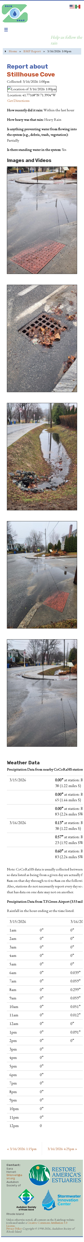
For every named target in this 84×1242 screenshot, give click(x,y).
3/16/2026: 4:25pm (62, 1148)
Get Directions (18, 100)
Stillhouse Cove (31, 74)
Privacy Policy (14, 1228)
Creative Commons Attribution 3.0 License (36, 1224)
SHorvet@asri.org (14, 1176)
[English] (72, 6)
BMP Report (32, 51)
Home (13, 51)
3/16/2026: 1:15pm (22, 1148)
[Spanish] (78, 6)
